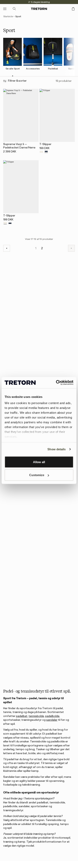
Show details (56, 449)
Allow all (39, 462)
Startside (8, 16)
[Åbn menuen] (5, 9)
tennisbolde (36, 716)
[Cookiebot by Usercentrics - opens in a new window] (56, 382)
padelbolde (52, 716)
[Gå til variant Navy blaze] (46, 152)
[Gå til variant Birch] (41, 152)
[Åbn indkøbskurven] (73, 9)
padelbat (21, 716)
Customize (36, 475)
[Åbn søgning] (14, 9)
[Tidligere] (6, 248)
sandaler (51, 720)
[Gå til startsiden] (39, 8)
